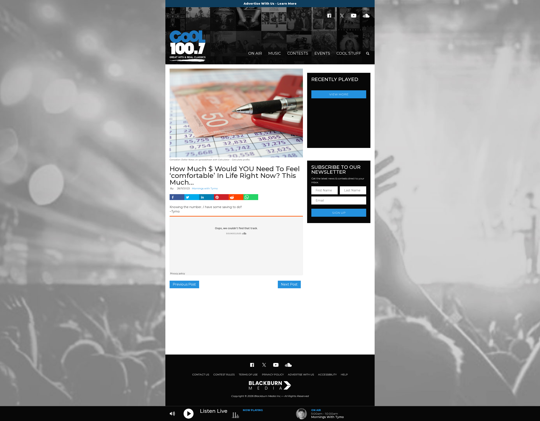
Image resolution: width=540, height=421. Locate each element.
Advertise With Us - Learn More (270, 3)
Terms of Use (248, 374)
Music (274, 53)
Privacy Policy (273, 374)
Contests (297, 53)
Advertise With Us (301, 374)
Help (344, 374)
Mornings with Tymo (205, 188)
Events (322, 53)
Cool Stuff (348, 53)
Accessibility (327, 374)
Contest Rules (224, 374)
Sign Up (339, 213)
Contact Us (200, 374)
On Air (255, 53)
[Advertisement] (270, 320)
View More (338, 94)
